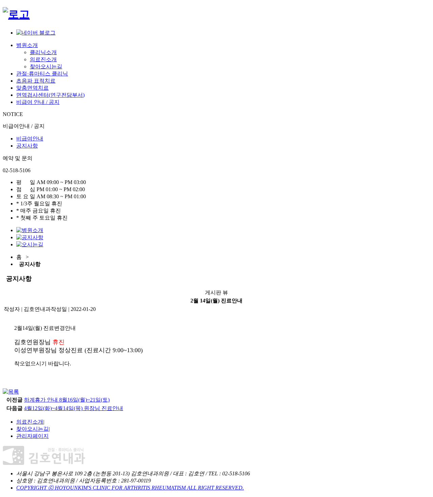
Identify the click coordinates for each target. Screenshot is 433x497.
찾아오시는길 (46, 66)
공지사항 (27, 146)
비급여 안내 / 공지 (38, 102)
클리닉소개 (43, 52)
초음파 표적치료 (35, 81)
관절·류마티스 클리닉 (42, 73)
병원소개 (27, 45)
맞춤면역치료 (32, 88)
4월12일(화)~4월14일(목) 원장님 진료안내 (73, 408)
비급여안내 (29, 138)
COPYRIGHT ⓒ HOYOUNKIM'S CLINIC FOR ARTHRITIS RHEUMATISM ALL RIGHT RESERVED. (130, 488)
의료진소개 (43, 59)
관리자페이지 (32, 436)
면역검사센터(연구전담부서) (50, 95)
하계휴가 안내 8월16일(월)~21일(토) (67, 400)
